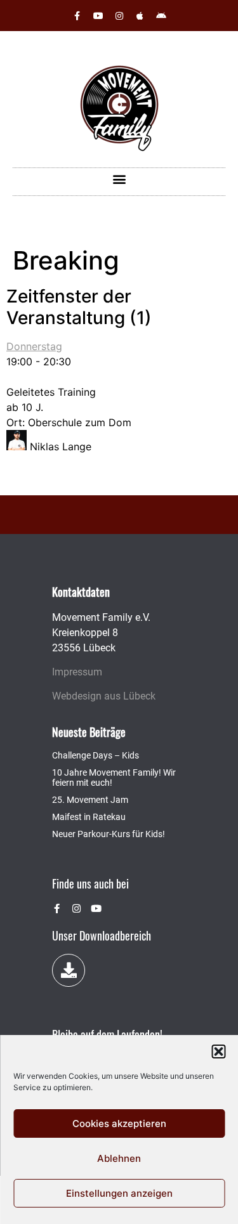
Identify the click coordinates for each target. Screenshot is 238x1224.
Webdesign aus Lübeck (103, 696)
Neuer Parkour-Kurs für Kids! (108, 834)
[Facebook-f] (77, 16)
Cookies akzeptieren (119, 1123)
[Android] (161, 16)
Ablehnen (119, 1158)
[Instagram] (119, 16)
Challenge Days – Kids (95, 755)
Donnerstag (34, 346)
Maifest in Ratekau (89, 817)
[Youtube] (98, 16)
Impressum (77, 672)
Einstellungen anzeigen (119, 1193)
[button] (218, 1051)
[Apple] (140, 16)
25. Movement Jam (90, 800)
